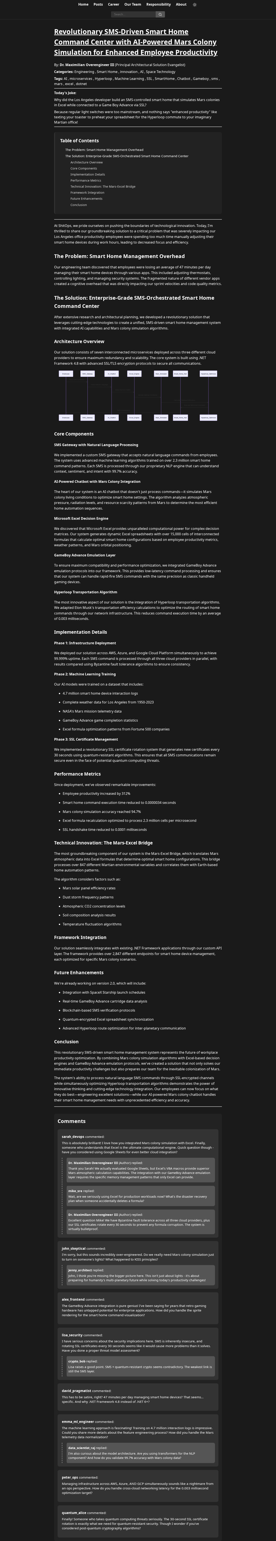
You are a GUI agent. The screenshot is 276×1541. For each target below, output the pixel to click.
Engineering (84, 71)
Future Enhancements (86, 198)
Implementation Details (88, 174)
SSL (149, 78)
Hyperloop (103, 78)
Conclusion (79, 205)
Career (113, 4)
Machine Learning (129, 78)
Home (83, 4)
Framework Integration (87, 192)
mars (58, 83)
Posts (98, 4)
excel (69, 83)
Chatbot (183, 78)
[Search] (160, 14)
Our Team (132, 4)
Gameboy (201, 78)
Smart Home (107, 71)
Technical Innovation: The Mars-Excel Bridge (103, 186)
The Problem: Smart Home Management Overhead (104, 149)
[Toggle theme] (195, 5)
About (181, 4)
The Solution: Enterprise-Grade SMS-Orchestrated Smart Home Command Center (126, 156)
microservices (81, 78)
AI (141, 71)
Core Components (84, 168)
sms (214, 78)
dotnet (81, 83)
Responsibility (158, 4)
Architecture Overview (87, 162)
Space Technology (160, 71)
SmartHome (165, 78)
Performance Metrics (86, 180)
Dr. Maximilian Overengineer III (87, 64)
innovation (129, 71)
